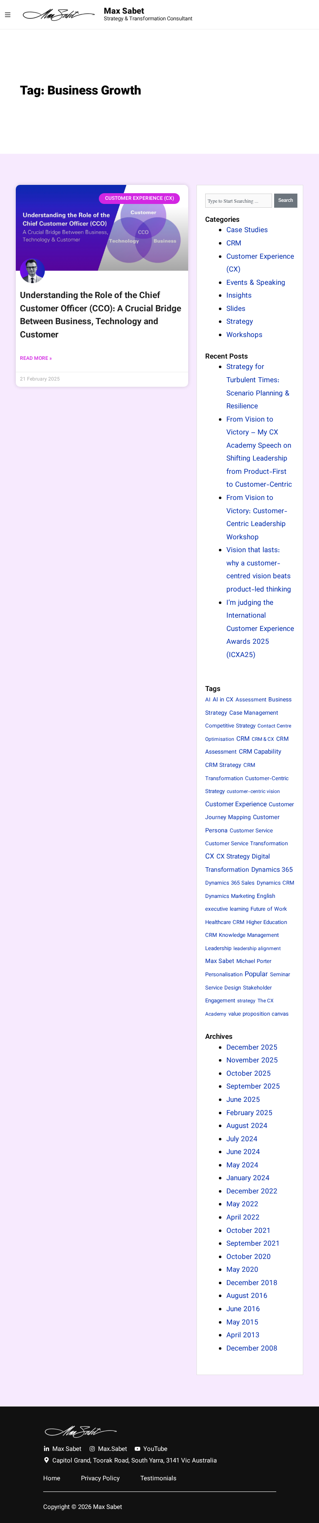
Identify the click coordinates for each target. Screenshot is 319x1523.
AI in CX (223, 700)
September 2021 (253, 1244)
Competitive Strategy (230, 726)
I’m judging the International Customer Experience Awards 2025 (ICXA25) (260, 629)
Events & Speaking (255, 283)
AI (208, 700)
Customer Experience (236, 805)
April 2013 (243, 1335)
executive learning (226, 909)
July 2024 (242, 1139)
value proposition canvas (258, 1014)
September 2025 (253, 1087)
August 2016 (246, 1296)
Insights (239, 296)
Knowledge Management (249, 935)
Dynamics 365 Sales (230, 883)
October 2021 (248, 1231)
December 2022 (251, 1191)
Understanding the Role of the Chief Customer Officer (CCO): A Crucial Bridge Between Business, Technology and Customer (100, 315)
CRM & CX (263, 739)
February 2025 (249, 1113)
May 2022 (242, 1204)
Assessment (251, 700)
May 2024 (242, 1165)
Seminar (280, 975)
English (266, 896)
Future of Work (268, 909)
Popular (256, 974)
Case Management (253, 713)
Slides (235, 309)
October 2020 (248, 1257)
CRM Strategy (223, 765)
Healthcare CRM (224, 923)
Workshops (244, 335)
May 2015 (242, 1322)
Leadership (218, 949)
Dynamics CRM (275, 883)
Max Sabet (124, 11)
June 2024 (243, 1152)
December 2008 (251, 1349)
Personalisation (224, 975)
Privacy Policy (100, 1479)
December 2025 (251, 1048)
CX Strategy (233, 857)
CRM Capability (260, 752)
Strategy (239, 322)
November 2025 (252, 1060)
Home (51, 1479)
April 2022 (243, 1218)
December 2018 (251, 1283)
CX (209, 856)
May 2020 (242, 1270)
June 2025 (243, 1100)
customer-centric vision (253, 791)
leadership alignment (257, 949)
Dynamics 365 (272, 870)
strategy (246, 1001)
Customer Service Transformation (246, 844)
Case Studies (247, 230)
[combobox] (238, 201)
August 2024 (246, 1126)
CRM (233, 243)
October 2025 (248, 1074)
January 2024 (248, 1178)
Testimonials (158, 1479)
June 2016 (243, 1309)
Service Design (223, 988)
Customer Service (251, 831)
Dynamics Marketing (230, 896)
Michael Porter (253, 962)
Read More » (36, 358)
